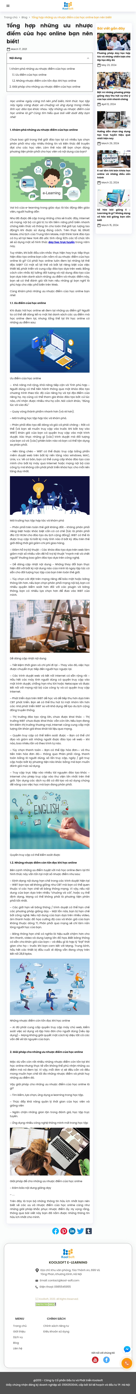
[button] (50, 58)
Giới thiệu (19, 1331)
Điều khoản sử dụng (56, 1331)
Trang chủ (10, 17)
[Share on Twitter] (80, 1232)
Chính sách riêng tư (56, 1326)
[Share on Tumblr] (89, 1232)
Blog (24, 17)
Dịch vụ (18, 1337)
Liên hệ (17, 1348)
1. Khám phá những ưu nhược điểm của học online (42, 69)
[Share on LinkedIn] (72, 1232)
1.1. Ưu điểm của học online (29, 74)
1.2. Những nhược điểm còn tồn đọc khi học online (44, 80)
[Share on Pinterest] (64, 1232)
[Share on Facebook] (55, 1232)
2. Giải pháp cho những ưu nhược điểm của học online (44, 86)
